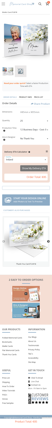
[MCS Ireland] (22, 4)
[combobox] (34, 121)
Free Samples (8, 403)
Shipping (6, 382)
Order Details (10, 97)
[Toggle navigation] (4, 4)
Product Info (25, 97)
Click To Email (37, 378)
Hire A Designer (8, 137)
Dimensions (7, 111)
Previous (3, 241)
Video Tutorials (8, 390)
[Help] (3, 130)
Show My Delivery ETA (34, 168)
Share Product (42, 103)
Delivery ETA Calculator (15, 151)
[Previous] (5, 40)
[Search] (40, 4)
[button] (28, 151)
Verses (5, 399)
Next (48, 241)
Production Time (9, 128)
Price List (38, 97)
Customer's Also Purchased (16, 210)
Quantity (6, 120)
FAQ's (4, 394)
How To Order (8, 386)
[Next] (47, 40)
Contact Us (35, 385)
